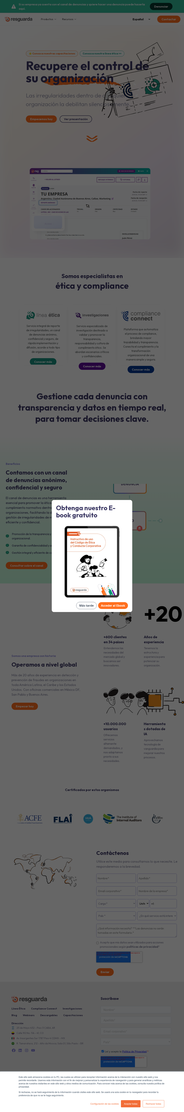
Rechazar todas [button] (153, 1103)
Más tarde (86, 606)
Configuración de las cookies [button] (104, 1103)
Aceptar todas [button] (130, 1103)
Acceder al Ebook (113, 606)
